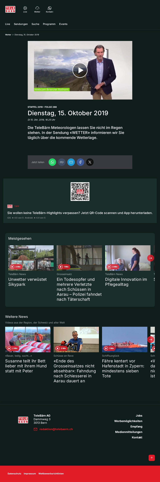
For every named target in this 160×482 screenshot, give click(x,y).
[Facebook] (80, 162)
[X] (90, 162)
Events (63, 24)
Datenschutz (14, 473)
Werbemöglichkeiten (128, 421)
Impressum (30, 473)
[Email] (71, 162)
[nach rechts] (150, 258)
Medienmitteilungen (128, 432)
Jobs (139, 415)
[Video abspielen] (80, 70)
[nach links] (9, 258)
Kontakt (137, 437)
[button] (61, 162)
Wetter (8, 34)
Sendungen (21, 24)
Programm (49, 24)
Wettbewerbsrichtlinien (51, 473)
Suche (35, 24)
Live (7, 24)
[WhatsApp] (52, 162)
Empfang (136, 426)
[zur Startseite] (10, 9)
